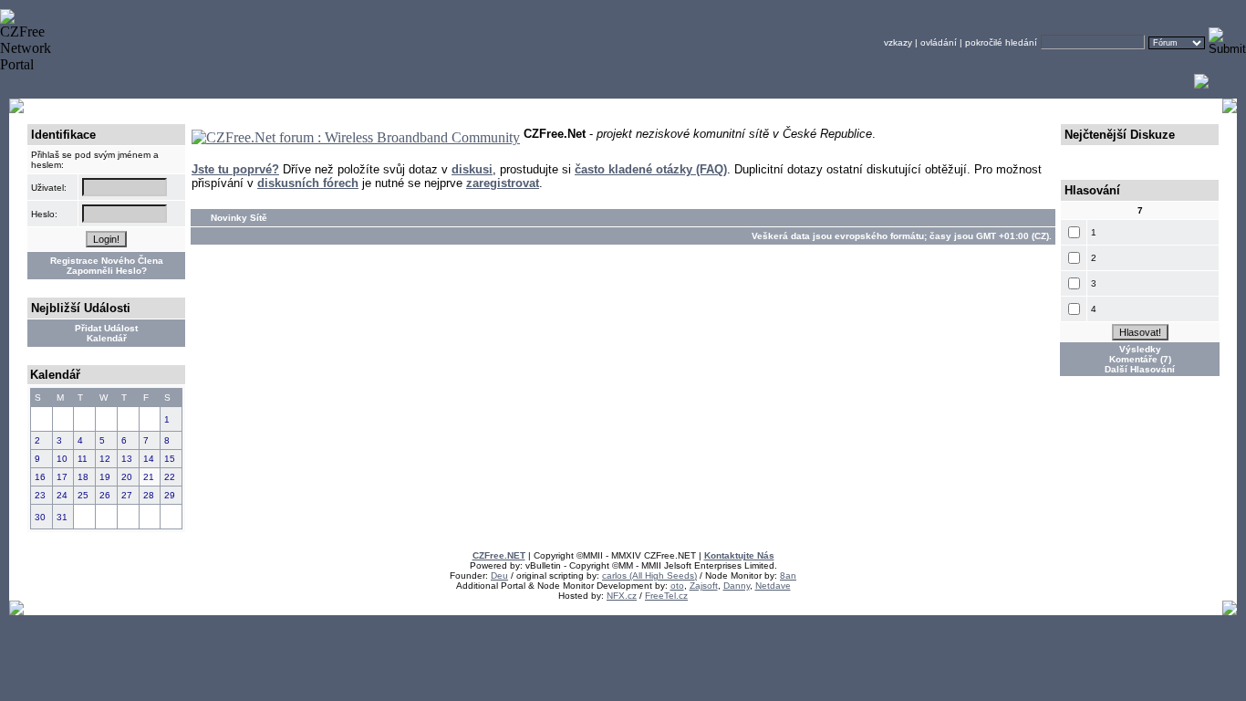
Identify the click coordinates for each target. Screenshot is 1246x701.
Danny (736, 586)
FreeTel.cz (666, 596)
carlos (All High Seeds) (649, 575)
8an (788, 575)
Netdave (773, 586)
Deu (499, 575)
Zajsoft (704, 586)
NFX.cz (622, 596)
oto (677, 586)
